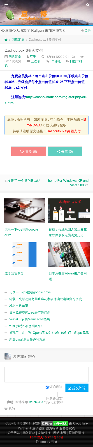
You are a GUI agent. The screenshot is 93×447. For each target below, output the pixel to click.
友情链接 (44, 432)
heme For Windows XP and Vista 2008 (68, 182)
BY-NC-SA (36, 402)
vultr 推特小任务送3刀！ (26, 325)
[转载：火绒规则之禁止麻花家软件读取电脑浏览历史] (69, 210)
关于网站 (13, 432)
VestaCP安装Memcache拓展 (29, 319)
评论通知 (55, 386)
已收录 (35, 61)
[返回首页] (6, 39)
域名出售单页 (18, 305)
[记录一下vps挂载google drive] (24, 210)
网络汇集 (18, 39)
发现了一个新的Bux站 (23, 180)
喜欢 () (31, 151)
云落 (54, 441)
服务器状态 (67, 428)
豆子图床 (38, 428)
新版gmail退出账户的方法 (27, 339)
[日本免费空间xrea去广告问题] (69, 254)
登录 (87, 30)
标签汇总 (29, 432)
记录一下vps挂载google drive (30, 292)
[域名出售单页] (24, 254)
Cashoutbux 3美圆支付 (24, 50)
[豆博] (54, 423)
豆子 (33, 56)
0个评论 (55, 61)
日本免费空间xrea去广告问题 (29, 312)
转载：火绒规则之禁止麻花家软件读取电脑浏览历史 (45, 299)
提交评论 (78, 387)
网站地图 (59, 432)
